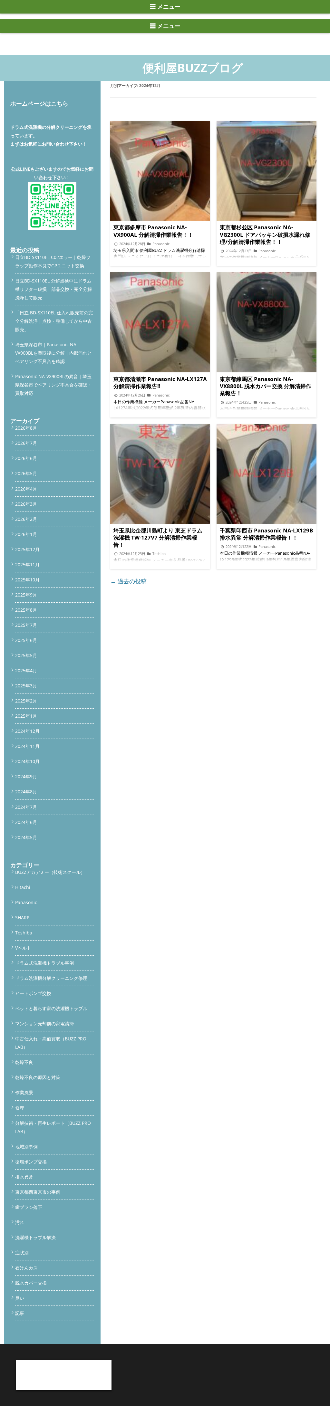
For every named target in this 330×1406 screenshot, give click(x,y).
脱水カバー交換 (31, 1283)
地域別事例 (26, 1146)
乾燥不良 (24, 1062)
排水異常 (24, 1177)
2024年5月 (26, 837)
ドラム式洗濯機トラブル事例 (44, 963)
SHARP (22, 917)
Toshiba (23, 933)
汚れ (19, 1222)
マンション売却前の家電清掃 (44, 1023)
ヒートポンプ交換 (33, 993)
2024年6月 (26, 822)
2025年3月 (26, 686)
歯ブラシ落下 (28, 1207)
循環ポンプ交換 (31, 1162)
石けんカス (26, 1268)
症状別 (22, 1252)
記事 (19, 1313)
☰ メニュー (165, 7)
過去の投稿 (128, 581)
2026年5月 (26, 473)
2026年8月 (26, 428)
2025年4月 (26, 670)
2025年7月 (26, 625)
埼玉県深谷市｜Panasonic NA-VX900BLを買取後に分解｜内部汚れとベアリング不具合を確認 (53, 352)
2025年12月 (27, 549)
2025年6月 (26, 640)
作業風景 (24, 1092)
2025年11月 (27, 564)
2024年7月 (26, 807)
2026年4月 (26, 489)
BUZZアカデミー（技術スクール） (50, 872)
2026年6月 (26, 458)
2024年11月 (27, 746)
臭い (19, 1298)
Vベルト (23, 948)
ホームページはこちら (39, 103)
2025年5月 (26, 655)
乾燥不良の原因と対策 (37, 1077)
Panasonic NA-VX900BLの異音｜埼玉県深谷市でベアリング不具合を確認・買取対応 (53, 384)
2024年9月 (26, 776)
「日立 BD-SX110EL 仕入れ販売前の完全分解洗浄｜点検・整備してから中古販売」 (54, 321)
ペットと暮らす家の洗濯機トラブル (51, 1008)
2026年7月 (26, 443)
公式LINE (20, 169)
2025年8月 (26, 610)
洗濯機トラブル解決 (35, 1237)
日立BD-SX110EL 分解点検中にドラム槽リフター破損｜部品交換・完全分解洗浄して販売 (53, 289)
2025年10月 (27, 580)
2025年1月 (26, 716)
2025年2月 (26, 701)
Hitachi (22, 887)
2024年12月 (27, 731)
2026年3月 (26, 504)
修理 (19, 1108)
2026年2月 (26, 519)
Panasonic (26, 902)
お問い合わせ (55, 144)
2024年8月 (26, 792)
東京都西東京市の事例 (37, 1192)
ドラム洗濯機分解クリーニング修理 (51, 978)
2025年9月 (26, 595)
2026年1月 (26, 534)
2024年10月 (27, 761)
